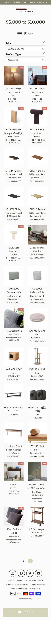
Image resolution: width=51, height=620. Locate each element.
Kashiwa (37, 136)
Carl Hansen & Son (14, 177)
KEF (37, 414)
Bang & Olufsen (14, 136)
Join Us (19, 580)
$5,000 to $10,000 (16, 48)
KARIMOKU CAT (37, 337)
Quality (41, 580)
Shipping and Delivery (19, 588)
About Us (10, 580)
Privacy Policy (35, 588)
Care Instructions (22, 584)
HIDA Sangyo (14, 453)
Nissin (14, 95)
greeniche (13, 488)
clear (44, 42)
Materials (9, 584)
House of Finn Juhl (37, 254)
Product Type (13, 54)
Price (8, 43)
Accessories (13, 59)
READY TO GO (37, 495)
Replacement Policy (37, 584)
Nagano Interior (14, 334)
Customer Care (30, 580)
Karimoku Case (13, 411)
